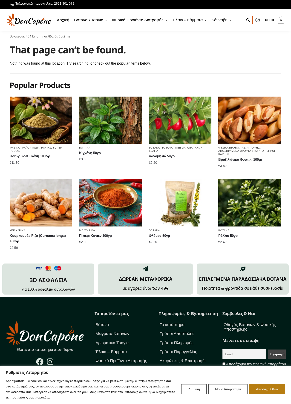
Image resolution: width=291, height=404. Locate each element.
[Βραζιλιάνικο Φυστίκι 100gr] (249, 120)
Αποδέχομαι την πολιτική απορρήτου (256, 364)
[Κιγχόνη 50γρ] (110, 120)
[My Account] (257, 20)
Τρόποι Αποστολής (177, 333)
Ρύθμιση (194, 389)
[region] (145, 385)
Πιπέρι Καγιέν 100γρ (95, 236)
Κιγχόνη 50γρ (90, 153)
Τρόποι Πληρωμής (176, 343)
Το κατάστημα (172, 324)
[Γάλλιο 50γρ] (249, 202)
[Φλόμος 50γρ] (180, 202)
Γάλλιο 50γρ (228, 236)
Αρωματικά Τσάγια (112, 343)
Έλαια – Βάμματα (111, 352)
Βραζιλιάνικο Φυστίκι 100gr (240, 159)
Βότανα (84, 147)
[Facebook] (39, 361)
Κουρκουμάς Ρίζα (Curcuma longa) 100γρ (38, 238)
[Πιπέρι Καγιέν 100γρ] (110, 202)
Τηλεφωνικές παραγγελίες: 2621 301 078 (44, 3)
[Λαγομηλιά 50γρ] (180, 120)
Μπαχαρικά (17, 230)
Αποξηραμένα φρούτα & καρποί (241, 150)
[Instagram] (50, 361)
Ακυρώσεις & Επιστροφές (183, 360)
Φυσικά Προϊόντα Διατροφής (30, 147)
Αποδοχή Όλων (267, 389)
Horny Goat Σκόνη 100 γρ (30, 156)
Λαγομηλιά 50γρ (162, 156)
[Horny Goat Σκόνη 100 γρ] (41, 120)
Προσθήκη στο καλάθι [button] (41, 171)
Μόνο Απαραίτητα (228, 389)
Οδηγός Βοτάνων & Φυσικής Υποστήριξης (250, 327)
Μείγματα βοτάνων (112, 333)
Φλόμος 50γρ (159, 236)
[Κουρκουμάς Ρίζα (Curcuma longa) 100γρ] (41, 202)
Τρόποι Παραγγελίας (178, 352)
